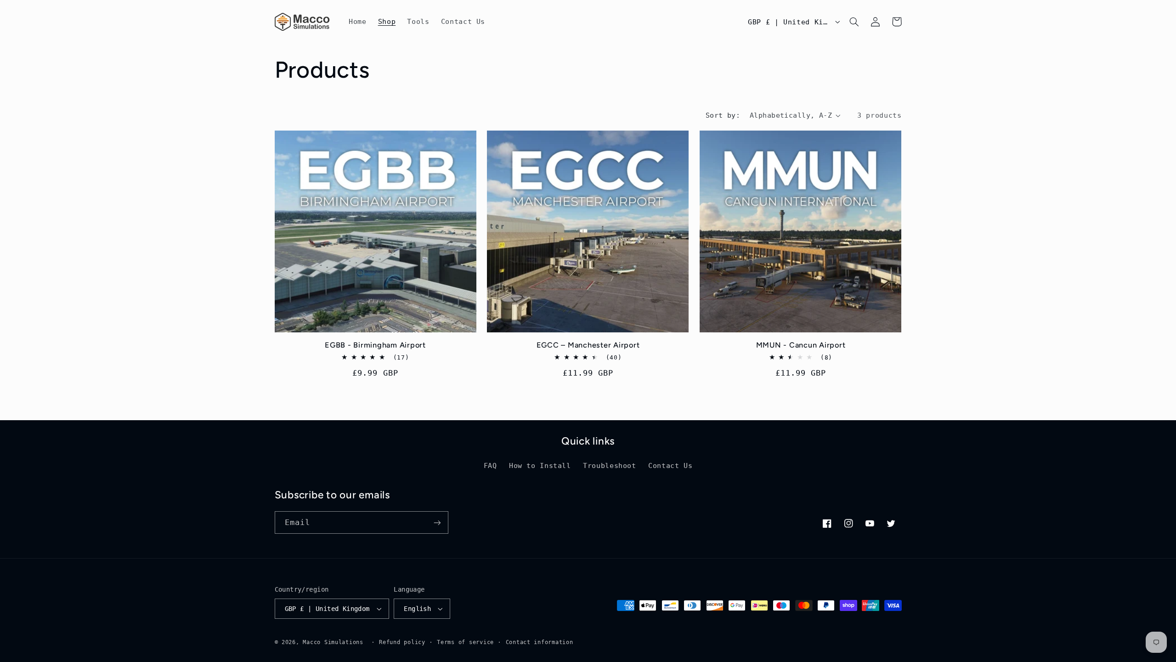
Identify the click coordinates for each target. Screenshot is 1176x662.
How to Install (540, 465)
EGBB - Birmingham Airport (375, 345)
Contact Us (670, 465)
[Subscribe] (436, 522)
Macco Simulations (333, 642)
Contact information (539, 642)
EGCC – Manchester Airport (588, 345)
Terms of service (465, 642)
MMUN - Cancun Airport (801, 345)
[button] (854, 21)
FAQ (490, 465)
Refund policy (402, 642)
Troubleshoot (609, 465)
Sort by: (723, 115)
